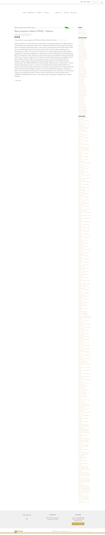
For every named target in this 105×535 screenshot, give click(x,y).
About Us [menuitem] (58, 12)
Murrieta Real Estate (83, 472)
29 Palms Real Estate (83, 127)
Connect (95, 1)
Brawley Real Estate (83, 430)
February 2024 (82, 87)
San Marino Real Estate (84, 489)
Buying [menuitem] (39, 12)
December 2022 (82, 109)
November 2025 (82, 55)
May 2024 (81, 82)
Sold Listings (81, 35)
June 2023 (81, 99)
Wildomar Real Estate (84, 502)
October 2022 (82, 112)
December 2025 (82, 53)
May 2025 (81, 64)
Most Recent (81, 39)
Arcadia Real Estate (83, 429)
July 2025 (81, 61)
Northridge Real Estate (84, 479)
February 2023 (82, 106)
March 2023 (81, 104)
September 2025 (82, 58)
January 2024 (82, 89)
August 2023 (81, 96)
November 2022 (82, 110)
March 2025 (81, 67)
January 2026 (82, 51)
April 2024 (81, 84)
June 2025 (81, 62)
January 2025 (82, 70)
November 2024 (82, 73)
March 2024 (81, 86)
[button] (101, 2)
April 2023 (81, 103)
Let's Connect (78, 523)
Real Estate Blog (82, 33)
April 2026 (81, 47)
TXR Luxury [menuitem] (73, 12)
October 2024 (82, 75)
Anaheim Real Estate (83, 424)
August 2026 (81, 41)
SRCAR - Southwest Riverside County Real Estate (84, 493)
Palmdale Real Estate (83, 480)
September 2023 (82, 95)
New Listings (81, 30)
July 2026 (81, 42)
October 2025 (82, 56)
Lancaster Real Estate (84, 452)
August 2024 (81, 78)
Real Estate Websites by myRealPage (83, 531)
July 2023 (81, 98)
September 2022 (82, 113)
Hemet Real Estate (83, 444)
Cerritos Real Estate (83, 440)
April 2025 (81, 65)
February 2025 (82, 68)
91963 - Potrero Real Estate (24, 35)
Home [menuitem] (24, 12)
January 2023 (82, 107)
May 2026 (81, 45)
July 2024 (81, 79)
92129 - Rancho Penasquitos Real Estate (82, 397)
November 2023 (82, 92)
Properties (31, 12)
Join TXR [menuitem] (66, 12)
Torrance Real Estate (83, 497)
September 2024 (82, 76)
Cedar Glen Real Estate (84, 438)
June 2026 (81, 44)
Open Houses (81, 32)
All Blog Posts (81, 29)
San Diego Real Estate (84, 488)
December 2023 (82, 90)
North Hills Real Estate (84, 474)
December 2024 (82, 72)
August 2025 (81, 59)
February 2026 (82, 50)
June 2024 (81, 81)
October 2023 (82, 93)
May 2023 (81, 101)
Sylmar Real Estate (83, 496)
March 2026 (81, 48)
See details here (63, 40)
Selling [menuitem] (46, 12)
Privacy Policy (72, 531)
